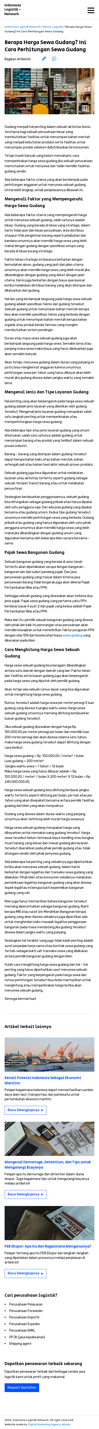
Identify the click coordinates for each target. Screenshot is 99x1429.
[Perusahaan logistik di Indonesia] (14, 10)
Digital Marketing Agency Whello (49, 1424)
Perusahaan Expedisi (24, 1324)
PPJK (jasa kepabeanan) (27, 1337)
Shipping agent (20, 1344)
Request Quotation (22, 1388)
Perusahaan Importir (24, 1317)
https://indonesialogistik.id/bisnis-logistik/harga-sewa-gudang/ (52, 60)
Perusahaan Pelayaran (26, 1304)
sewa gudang (72, 635)
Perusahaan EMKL (22, 1331)
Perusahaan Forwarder (26, 1311)
